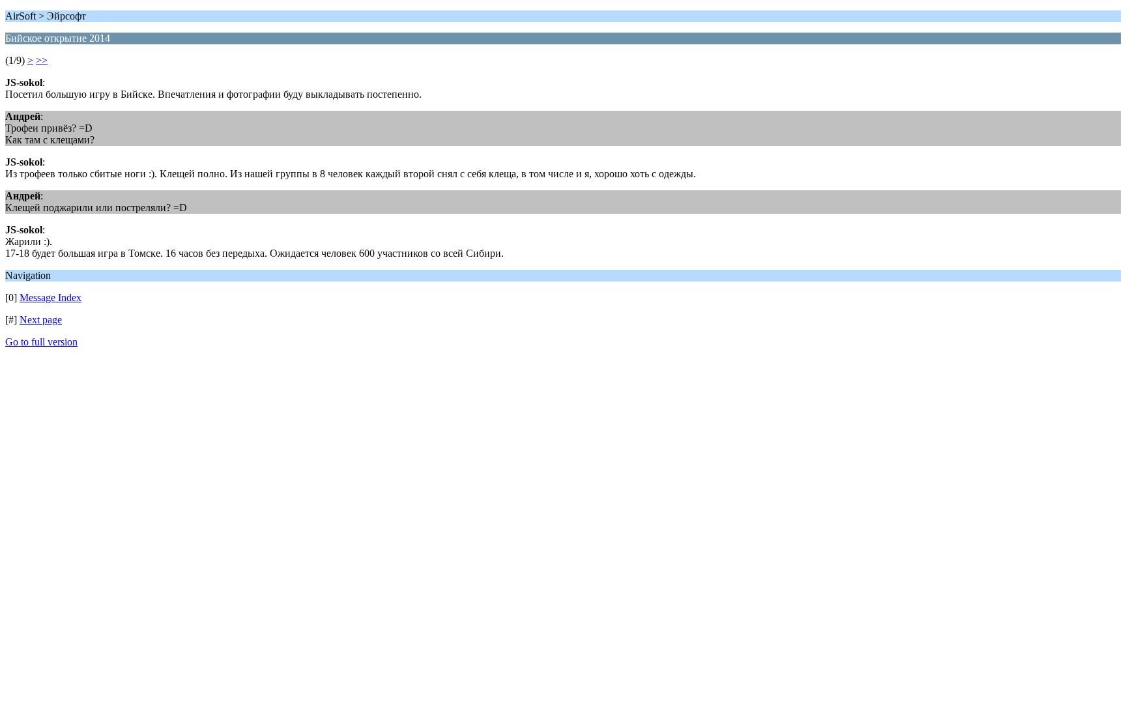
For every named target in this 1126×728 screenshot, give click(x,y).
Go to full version (41, 341)
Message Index (50, 297)
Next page (41, 319)
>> (42, 60)
